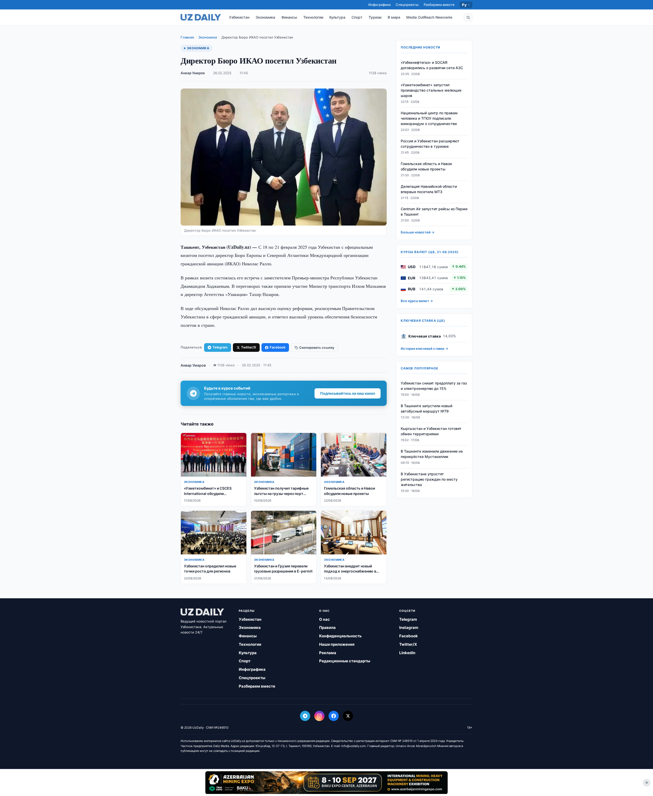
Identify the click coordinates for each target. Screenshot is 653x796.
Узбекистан (239, 17)
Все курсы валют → (417, 301)
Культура (337, 17)
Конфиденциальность (340, 635)
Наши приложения (337, 644)
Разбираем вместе (439, 5)
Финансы (289, 17)
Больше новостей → (417, 232)
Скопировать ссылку (316, 347)
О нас (324, 619)
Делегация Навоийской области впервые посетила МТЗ (429, 189)
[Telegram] (305, 716)
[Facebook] (334, 716)
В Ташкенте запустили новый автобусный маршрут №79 (426, 409)
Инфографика (379, 5)
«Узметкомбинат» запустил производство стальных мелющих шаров (431, 90)
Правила (327, 627)
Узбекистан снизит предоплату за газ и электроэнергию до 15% (434, 386)
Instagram (408, 627)
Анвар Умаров (193, 73)
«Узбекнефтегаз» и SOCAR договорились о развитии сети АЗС (432, 65)
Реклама (327, 652)
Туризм (375, 17)
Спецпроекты (407, 5)
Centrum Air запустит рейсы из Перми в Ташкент (434, 212)
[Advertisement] (326, 782)
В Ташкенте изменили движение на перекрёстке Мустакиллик (432, 454)
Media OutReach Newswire (429, 17)
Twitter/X (248, 347)
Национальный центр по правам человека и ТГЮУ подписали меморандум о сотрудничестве (429, 118)
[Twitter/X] (348, 716)
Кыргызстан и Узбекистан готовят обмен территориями (431, 431)
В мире (394, 17)
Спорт (356, 17)
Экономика (265, 17)
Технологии (313, 17)
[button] (468, 17)
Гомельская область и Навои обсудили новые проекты (426, 166)
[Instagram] (319, 716)
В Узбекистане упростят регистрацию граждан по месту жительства (429, 479)
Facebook (277, 347)
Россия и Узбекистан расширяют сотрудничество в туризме (430, 144)
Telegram (220, 347)
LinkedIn (407, 652)
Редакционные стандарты (344, 660)
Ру (464, 5)
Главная (187, 37)
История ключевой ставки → (424, 349)
